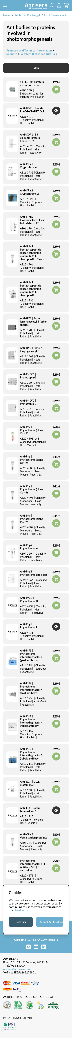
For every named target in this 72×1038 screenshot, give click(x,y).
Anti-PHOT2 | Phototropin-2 (28, 402)
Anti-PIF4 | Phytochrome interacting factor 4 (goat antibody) (31, 688)
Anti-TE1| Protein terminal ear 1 (30, 809)
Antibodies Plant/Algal (27, 15)
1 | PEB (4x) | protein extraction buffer (32, 83)
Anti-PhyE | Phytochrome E (28, 626)
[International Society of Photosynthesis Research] (40, 1005)
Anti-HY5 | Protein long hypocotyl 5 (31, 349)
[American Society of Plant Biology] (7, 1005)
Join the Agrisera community (36, 939)
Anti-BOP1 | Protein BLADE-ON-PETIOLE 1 (33, 110)
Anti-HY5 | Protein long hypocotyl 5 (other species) (33, 321)
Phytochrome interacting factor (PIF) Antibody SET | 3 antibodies (33, 865)
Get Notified (56, 111)
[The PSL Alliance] (9, 1026)
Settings (21, 922)
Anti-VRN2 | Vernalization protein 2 (33, 836)
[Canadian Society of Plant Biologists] (30, 1005)
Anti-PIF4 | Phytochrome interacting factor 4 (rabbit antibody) (31, 720)
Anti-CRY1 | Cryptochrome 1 (29, 165)
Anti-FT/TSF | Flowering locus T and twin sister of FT (32, 220)
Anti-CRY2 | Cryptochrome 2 (29, 192)
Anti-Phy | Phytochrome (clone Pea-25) (31, 519)
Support (11, 53)
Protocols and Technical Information (29, 50)
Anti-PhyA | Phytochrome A (29, 547)
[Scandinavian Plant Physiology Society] (53, 1005)
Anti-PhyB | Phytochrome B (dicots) (33, 573)
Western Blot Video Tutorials (39, 53)
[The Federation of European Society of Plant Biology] (18, 1005)
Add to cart (56, 868)
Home (6, 15)
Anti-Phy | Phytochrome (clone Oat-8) (31, 489)
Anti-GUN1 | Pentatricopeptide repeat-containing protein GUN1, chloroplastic (30, 289)
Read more (21, 910)
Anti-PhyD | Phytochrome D (29, 599)
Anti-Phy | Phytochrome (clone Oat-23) (31, 430)
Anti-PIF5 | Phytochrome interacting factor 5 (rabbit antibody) (31, 753)
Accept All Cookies (51, 922)
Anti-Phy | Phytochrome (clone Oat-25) (31, 460)
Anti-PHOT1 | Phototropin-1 (28, 376)
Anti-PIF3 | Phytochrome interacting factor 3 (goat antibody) (31, 655)
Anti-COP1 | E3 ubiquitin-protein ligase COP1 (30, 138)
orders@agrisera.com (16, 969)
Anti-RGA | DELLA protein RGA (30, 783)
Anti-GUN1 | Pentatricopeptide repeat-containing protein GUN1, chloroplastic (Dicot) (32, 253)
